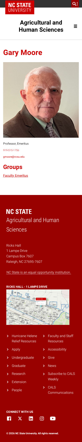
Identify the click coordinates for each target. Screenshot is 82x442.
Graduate (18, 366)
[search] (75, 4)
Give (51, 358)
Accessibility (57, 349)
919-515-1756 (11, 150)
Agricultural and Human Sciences (41, 26)
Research (18, 374)
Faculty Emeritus (15, 176)
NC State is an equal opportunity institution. (39, 272)
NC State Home (19, 7)
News (52, 366)
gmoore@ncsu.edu (14, 156)
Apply (16, 349)
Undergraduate (23, 358)
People (17, 390)
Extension (19, 382)
